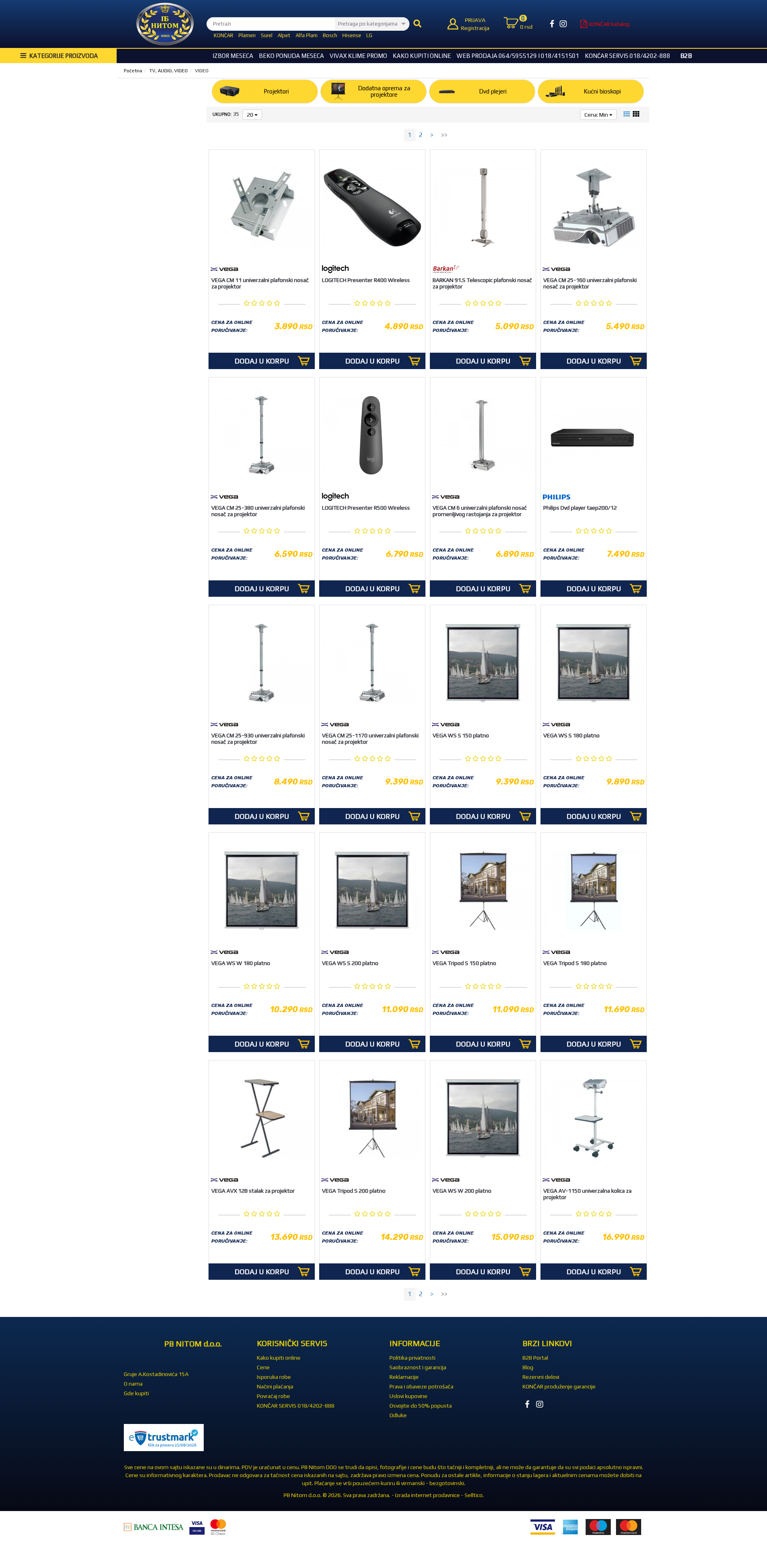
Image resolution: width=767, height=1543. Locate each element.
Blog (528, 1367)
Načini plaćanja (275, 1386)
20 (250, 114)
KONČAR (223, 35)
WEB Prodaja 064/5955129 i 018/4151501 (518, 55)
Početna (133, 70)
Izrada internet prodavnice (427, 1495)
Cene (263, 1367)
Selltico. (474, 1495)
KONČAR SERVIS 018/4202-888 (627, 55)
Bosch (330, 35)
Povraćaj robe (273, 1396)
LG (369, 35)
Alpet (284, 35)
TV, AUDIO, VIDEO (168, 70)
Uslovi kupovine (408, 1396)
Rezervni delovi (541, 1377)
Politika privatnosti (412, 1357)
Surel (266, 35)
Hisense (351, 35)
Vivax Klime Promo (358, 55)
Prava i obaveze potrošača (421, 1386)
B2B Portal (535, 1357)
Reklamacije (404, 1377)
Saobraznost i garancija (417, 1367)
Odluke (398, 1415)
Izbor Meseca (233, 55)
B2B (686, 56)
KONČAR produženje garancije (559, 1386)
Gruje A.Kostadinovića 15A (156, 1374)
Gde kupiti (136, 1393)
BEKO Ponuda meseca (291, 55)
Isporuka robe (274, 1377)
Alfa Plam (307, 35)
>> (444, 135)
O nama (133, 1383)
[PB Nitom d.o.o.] (165, 24)
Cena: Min (596, 114)
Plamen (247, 35)
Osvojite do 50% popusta (420, 1405)
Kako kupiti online (422, 55)
